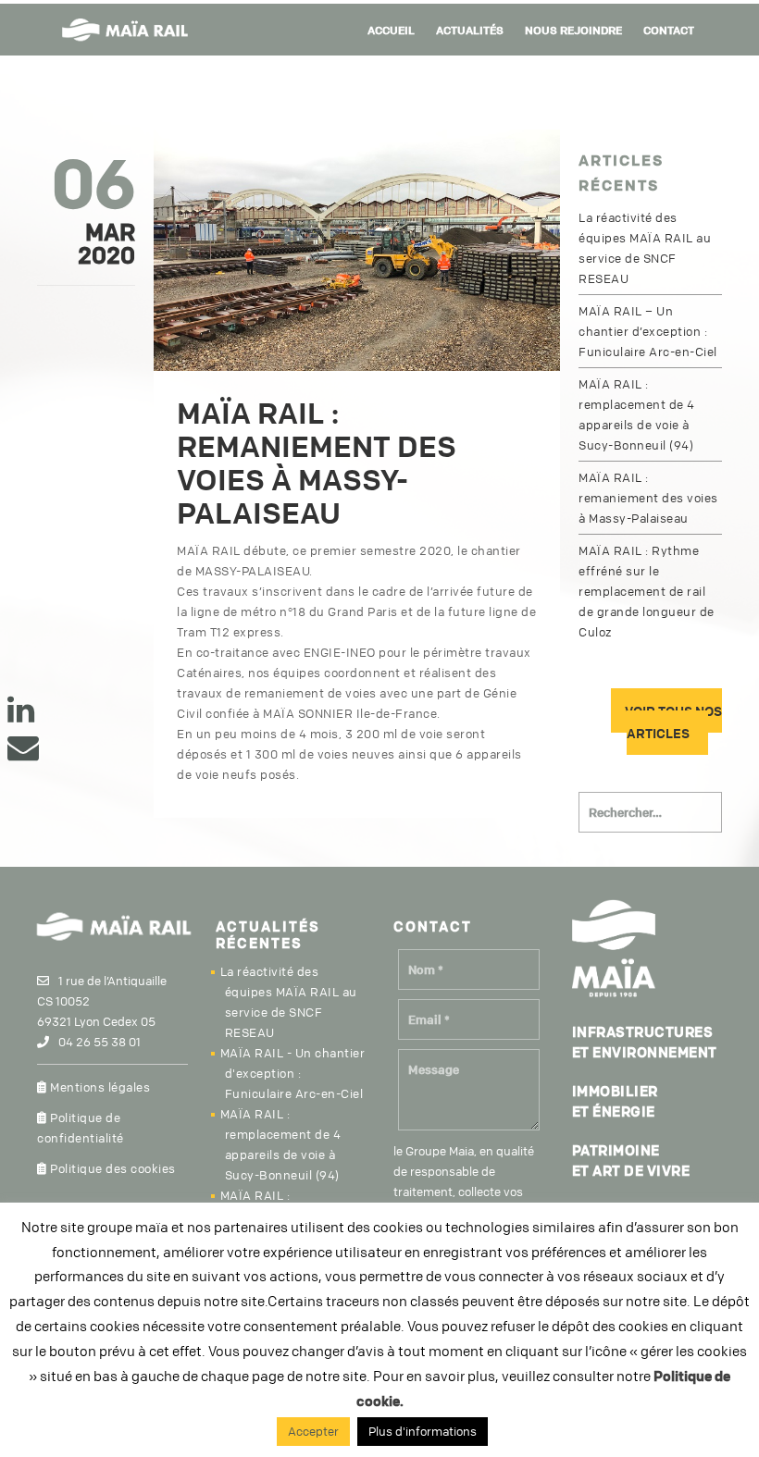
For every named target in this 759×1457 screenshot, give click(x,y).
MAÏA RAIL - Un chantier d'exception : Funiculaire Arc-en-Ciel (293, 1073)
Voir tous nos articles (673, 721)
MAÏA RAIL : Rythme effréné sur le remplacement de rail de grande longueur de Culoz (647, 591)
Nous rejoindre (573, 29)
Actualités (470, 29)
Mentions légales (98, 1087)
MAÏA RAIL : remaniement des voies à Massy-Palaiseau (648, 497)
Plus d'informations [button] (422, 1431)
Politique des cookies (111, 1168)
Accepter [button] (313, 1431)
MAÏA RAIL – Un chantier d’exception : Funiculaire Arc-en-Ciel (648, 331)
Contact (668, 29)
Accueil (391, 29)
